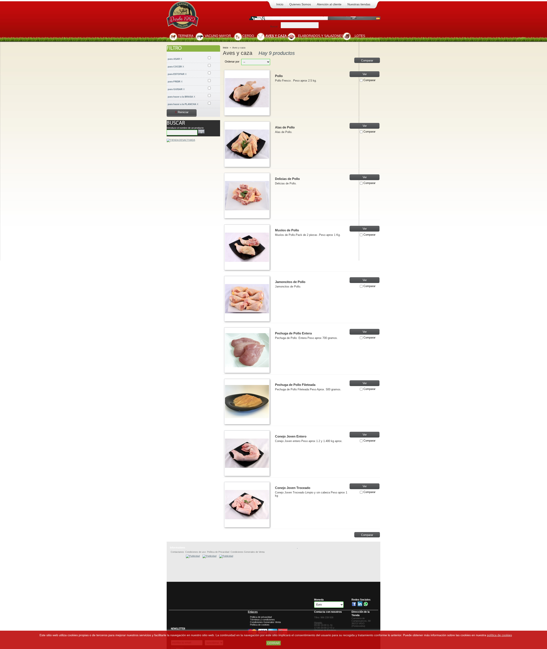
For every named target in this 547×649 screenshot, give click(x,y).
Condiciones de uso (195, 552)
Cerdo (248, 36)
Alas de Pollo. (283, 132)
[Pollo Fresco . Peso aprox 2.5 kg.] (247, 93)
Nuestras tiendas (358, 4)
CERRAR (273, 643)
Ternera (185, 36)
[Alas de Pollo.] (247, 144)
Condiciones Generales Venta (265, 622)
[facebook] (354, 605)
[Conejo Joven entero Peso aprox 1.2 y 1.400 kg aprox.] (247, 453)
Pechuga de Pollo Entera (293, 333)
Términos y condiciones (262, 619)
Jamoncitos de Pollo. (288, 286)
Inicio (279, 4)
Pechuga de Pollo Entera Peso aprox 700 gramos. (311, 339)
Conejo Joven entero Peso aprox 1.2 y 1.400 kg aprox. (311, 442)
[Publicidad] (193, 556)
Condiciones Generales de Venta (248, 552)
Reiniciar (181, 112)
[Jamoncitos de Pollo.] (247, 299)
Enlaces (253, 611)
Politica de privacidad (261, 617)
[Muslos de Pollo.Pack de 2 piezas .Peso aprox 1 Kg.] (247, 247)
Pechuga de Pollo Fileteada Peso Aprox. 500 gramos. (311, 391)
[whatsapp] (365, 605)
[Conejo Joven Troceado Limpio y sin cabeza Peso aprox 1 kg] (247, 505)
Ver (365, 74)
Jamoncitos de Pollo (290, 282)
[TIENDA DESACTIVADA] (181, 140)
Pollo (279, 76)
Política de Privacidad (218, 552)
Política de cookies (259, 624)
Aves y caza (276, 36)
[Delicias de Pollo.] (247, 196)
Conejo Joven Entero (290, 436)
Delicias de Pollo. (286, 183)
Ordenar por (232, 61)
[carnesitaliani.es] (197, 16)
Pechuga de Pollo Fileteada (295, 384)
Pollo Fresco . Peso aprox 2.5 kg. (311, 84)
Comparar (369, 80)
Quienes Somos (300, 4)
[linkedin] (360, 605)
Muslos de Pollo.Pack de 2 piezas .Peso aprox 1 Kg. (308, 234)
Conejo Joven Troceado (292, 488)
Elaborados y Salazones (320, 36)
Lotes (360, 36)
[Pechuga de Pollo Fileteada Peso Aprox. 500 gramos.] (247, 401)
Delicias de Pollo (287, 179)
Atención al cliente (329, 4)
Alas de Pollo (285, 127)
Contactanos (177, 552)
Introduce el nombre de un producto (185, 128)
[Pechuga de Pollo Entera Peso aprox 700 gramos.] (247, 350)
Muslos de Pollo (287, 230)
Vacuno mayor (218, 36)
